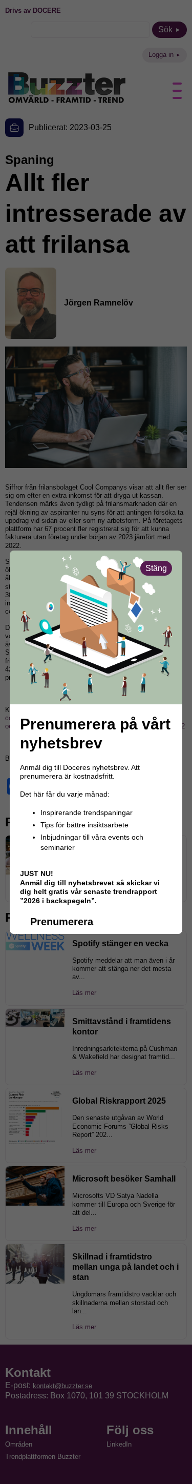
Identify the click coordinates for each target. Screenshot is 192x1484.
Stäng (156, 568)
